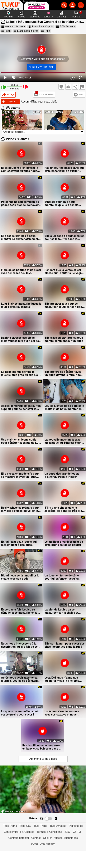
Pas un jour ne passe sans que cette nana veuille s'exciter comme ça (64, 169)
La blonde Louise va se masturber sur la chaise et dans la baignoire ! (61, 611)
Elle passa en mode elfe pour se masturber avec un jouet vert (20, 475)
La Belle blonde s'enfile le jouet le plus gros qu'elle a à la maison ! (21, 373)
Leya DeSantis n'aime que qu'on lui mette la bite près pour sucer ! (61, 679)
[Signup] (72, 5)
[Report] (82, 87)
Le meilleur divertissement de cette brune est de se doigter (63, 543)
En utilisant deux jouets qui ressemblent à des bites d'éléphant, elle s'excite (19, 543)
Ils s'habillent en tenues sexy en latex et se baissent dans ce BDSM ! (42, 747)
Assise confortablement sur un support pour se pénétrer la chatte (21, 407)
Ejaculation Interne (27, 31)
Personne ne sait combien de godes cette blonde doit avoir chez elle (20, 203)
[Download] (68, 87)
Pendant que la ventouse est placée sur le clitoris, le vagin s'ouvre (63, 271)
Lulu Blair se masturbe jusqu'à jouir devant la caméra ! (21, 305)
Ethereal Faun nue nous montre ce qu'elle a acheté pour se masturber (61, 203)
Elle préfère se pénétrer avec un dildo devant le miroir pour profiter (63, 373)
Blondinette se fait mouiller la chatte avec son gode (20, 577)
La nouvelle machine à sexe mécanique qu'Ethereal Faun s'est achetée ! (62, 441)
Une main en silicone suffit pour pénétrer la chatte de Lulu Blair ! (21, 441)
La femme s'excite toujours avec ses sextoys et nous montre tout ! (61, 713)
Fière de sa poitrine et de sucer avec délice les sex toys (21, 271)
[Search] (64, 5)
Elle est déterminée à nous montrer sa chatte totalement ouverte (19, 237)
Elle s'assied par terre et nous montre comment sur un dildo (63, 339)
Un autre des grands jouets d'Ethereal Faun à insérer (61, 475)
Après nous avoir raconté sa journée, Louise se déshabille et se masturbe (20, 679)
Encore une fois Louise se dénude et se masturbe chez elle (19, 611)
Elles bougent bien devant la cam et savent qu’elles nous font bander (19, 169)
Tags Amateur (58, 825)
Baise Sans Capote (42, 26)
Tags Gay (25, 825)
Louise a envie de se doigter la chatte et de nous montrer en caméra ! (64, 407)
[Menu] (81, 5)
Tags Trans (40, 825)
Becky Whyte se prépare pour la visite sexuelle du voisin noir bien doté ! (21, 509)
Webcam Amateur (15, 26)
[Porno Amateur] (11, 5)
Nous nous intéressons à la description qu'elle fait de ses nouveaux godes (20, 645)
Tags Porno (10, 825)
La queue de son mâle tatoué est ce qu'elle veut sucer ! (19, 713)
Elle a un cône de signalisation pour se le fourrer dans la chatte (64, 237)
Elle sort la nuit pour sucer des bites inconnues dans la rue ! (64, 645)
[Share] (75, 87)
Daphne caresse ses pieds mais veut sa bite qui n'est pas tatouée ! (20, 339)
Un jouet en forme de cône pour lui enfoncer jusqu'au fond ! (61, 577)
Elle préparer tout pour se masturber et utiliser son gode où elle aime (63, 305)
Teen (8, 31)
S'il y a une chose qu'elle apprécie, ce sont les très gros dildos (63, 509)
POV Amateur (67, 26)
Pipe (47, 31)
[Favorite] (61, 87)
